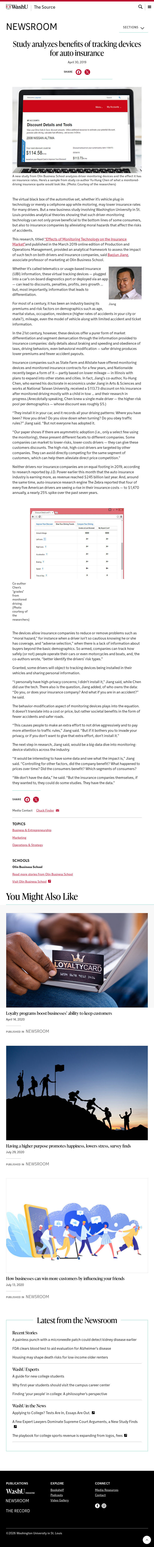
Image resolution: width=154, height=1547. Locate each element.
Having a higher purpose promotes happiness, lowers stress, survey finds (68, 1146)
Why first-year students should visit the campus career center (61, 1385)
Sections (130, 27)
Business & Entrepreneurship (31, 830)
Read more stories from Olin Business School (42, 874)
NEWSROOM (31, 27)
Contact (100, 1495)
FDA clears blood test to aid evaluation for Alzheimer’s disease (61, 1349)
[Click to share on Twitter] (87, 72)
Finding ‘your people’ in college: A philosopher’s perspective (59, 1394)
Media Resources (106, 1490)
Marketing (19, 837)
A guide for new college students (38, 1376)
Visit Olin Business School (29, 881)
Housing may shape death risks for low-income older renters (60, 1357)
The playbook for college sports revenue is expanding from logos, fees (67, 1436)
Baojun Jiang (118, 255)
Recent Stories (24, 1333)
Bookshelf (57, 1490)
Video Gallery (60, 1500)
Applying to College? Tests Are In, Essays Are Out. (51, 1413)
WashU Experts (25, 1369)
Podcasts (57, 1495)
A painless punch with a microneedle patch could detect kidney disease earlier (74, 1340)
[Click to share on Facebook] (79, 72)
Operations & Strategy (27, 845)
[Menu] (149, 6)
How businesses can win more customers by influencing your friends (65, 1278)
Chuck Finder (45, 810)
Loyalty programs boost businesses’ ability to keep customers (59, 1013)
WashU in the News (29, 1406)
